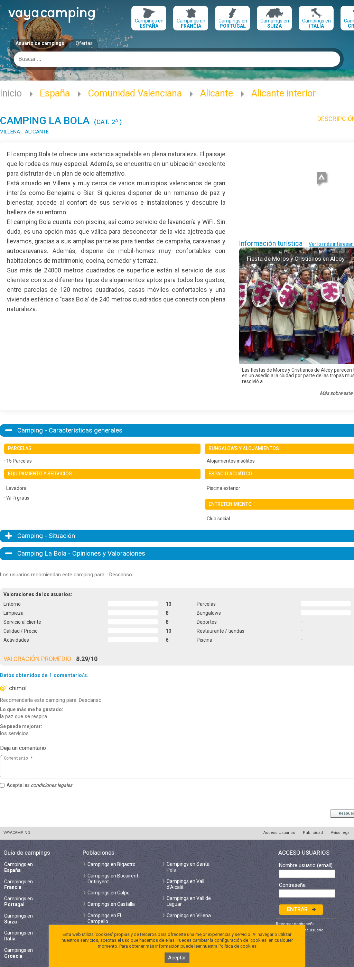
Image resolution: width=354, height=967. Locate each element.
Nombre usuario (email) (306, 865)
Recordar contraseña (295, 924)
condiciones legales (51, 785)
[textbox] (177, 59)
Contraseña (292, 885)
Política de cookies (237, 946)
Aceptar (177, 958)
